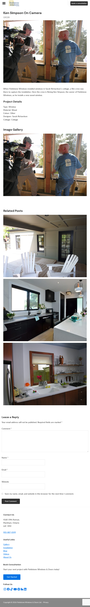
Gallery (6, 545)
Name (5, 458)
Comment (7, 429)
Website (5, 482)
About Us (7, 557)
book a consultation (79, 3)
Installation (8, 548)
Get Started (12, 577)
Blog (5, 551)
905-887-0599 (9, 533)
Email (5, 470)
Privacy (46, 602)
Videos (6, 554)
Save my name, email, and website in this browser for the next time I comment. (39, 494)
